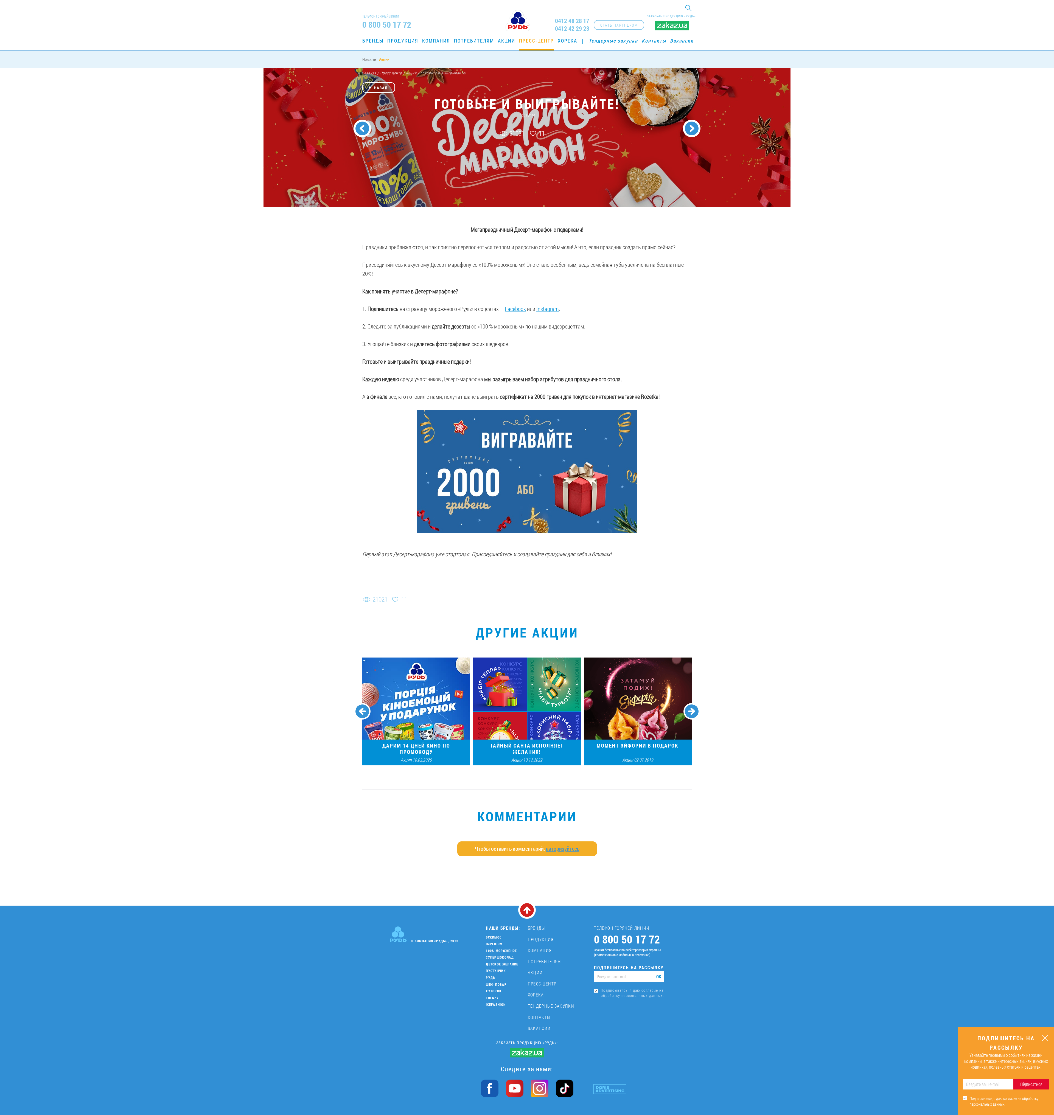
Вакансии (682, 40)
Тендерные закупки (613, 40)
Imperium (494, 944)
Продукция (402, 40)
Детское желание (502, 964)
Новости (369, 59)
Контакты (654, 40)
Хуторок (493, 991)
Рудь (490, 977)
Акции (506, 40)
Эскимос (493, 937)
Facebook (515, 309)
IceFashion (496, 1004)
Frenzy (492, 998)
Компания (436, 40)
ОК (658, 976)
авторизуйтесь (562, 848)
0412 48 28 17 (572, 21)
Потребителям (474, 40)
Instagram (547, 309)
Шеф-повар (496, 984)
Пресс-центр (536, 40)
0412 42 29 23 (572, 28)
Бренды (372, 40)
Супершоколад (500, 957)
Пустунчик (496, 970)
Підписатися (1031, 1084)
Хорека (567, 40)
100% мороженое (501, 950)
